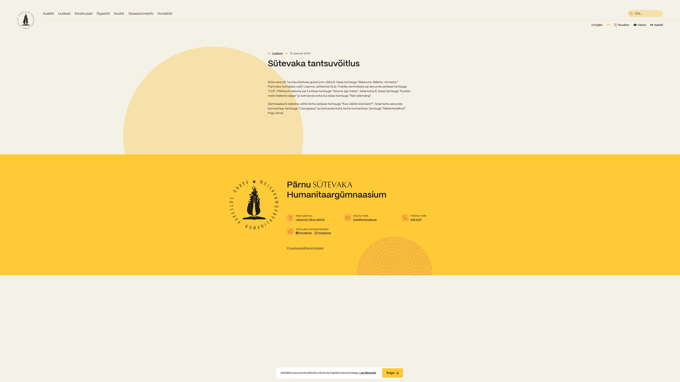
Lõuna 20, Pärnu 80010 (310, 219)
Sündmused (83, 13)
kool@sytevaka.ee (365, 219)
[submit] (631, 13)
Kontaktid (165, 13)
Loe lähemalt (367, 373)
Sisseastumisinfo (141, 13)
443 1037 (416, 219)
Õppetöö (103, 13)
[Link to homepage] (25, 20)
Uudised (64, 13)
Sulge (390, 373)
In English (596, 25)
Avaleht (48, 13)
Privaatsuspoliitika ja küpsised (305, 248)
